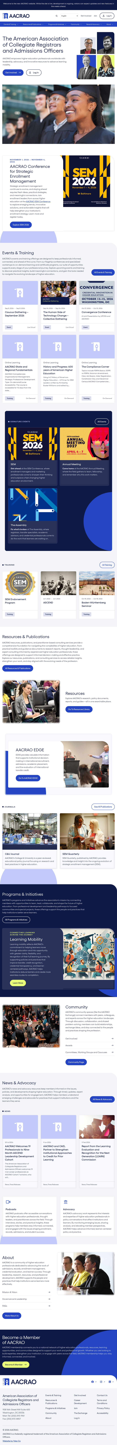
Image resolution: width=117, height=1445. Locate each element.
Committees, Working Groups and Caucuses (86, 1052)
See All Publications (103, 807)
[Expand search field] (56, 15)
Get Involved (86, 16)
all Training (107, 565)
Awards (68, 1045)
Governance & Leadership (14, 1299)
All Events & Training (103, 272)
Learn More (18, 983)
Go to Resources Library (79, 709)
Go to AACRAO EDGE (28, 778)
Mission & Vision (9, 1292)
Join (95, 16)
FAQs (4, 1306)
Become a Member (14, 1364)
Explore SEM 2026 (21, 225)
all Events (102, 421)
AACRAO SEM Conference (38, 201)
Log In (36, 72)
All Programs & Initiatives (16, 919)
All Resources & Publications (17, 668)
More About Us (12, 1315)
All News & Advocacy (102, 1099)
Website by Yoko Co (12, 1441)
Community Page (76, 1062)
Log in (109, 16)
